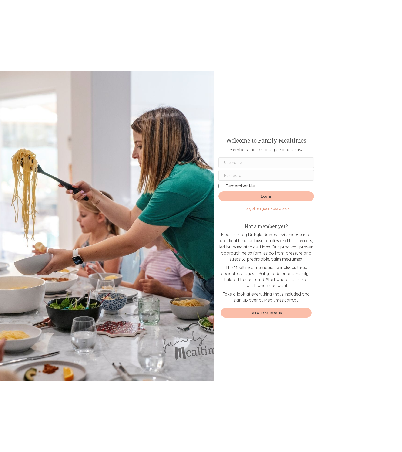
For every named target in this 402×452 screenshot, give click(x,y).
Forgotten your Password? (266, 208)
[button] (266, 196)
